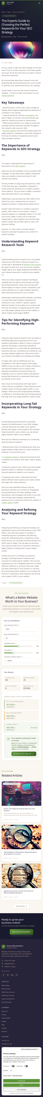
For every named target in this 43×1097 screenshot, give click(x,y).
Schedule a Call (7, 1044)
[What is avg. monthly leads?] (18, 634)
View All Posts (20, 906)
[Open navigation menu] (39, 3)
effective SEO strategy (32, 265)
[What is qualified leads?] (15, 643)
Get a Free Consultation (21, 932)
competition (29, 115)
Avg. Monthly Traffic (10, 625)
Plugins (4, 1021)
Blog (9, 12)
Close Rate (7, 650)
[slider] (18, 646)
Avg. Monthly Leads (10, 634)
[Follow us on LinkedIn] (12, 975)
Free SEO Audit (7, 1002)
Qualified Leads (9, 643)
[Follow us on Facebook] (3, 975)
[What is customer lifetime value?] (21, 657)
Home (3, 12)
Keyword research (9, 131)
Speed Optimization (8, 999)
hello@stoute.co (9, 963)
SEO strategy (20, 166)
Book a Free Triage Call (23, 754)
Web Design (5, 985)
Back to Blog (8, 62)
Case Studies (6, 1018)
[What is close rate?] (12, 650)
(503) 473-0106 (9, 960)
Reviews (4, 1031)
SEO (28, 108)
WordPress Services (8, 992)
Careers (4, 1028)
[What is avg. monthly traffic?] (18, 625)
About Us (5, 1011)
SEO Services (6, 989)
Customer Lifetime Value (12, 657)
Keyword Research (10, 16)
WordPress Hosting (8, 995)
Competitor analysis (11, 457)
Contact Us (5, 1040)
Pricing (4, 1014)
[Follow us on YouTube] (16, 975)
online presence (8, 96)
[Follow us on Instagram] (8, 975)
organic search (7, 503)
